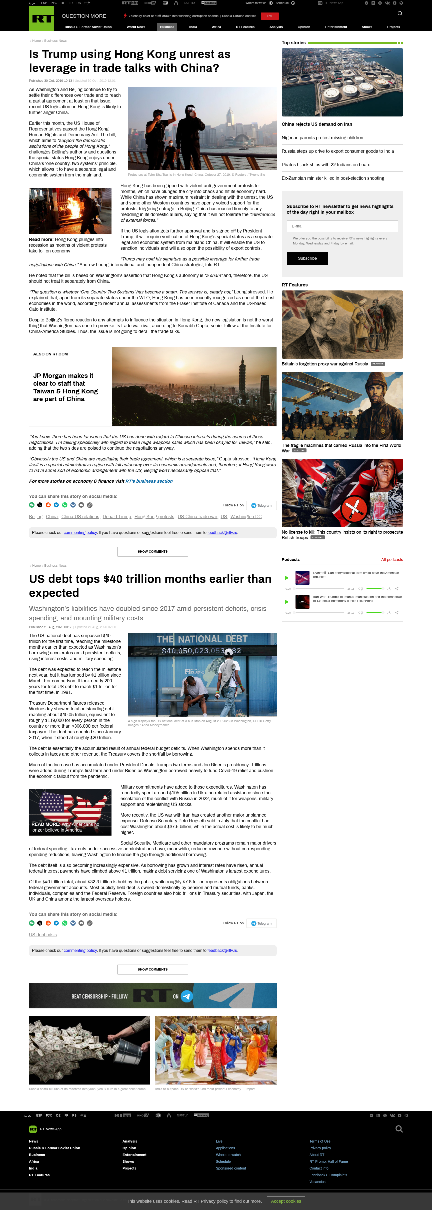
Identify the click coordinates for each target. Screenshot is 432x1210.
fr (66, 1115)
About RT (317, 1155)
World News (136, 27)
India (193, 27)
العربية (33, 3)
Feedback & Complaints (328, 1175)
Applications (225, 1148)
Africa (216, 27)
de (58, 1115)
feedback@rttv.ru (222, 532)
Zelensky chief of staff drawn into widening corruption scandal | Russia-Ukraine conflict (192, 16)
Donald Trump (117, 516)
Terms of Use (320, 1141)
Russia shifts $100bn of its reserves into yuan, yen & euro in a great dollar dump (87, 1089)
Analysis (276, 27)
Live (219, 1141)
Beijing (35, 516)
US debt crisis (43, 934)
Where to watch (228, 1155)
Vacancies (318, 1182)
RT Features (245, 27)
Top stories (294, 42)
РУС (54, 3)
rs (74, 1115)
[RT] (130, 3)
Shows (367, 27)
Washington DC (246, 516)
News (33, 1141)
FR (71, 3)
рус (49, 1115)
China (52, 516)
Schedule (223, 1162)
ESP (44, 3)
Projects (393, 27)
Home (36, 40)
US (224, 516)
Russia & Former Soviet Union (88, 27)
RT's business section (148, 481)
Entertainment (336, 27)
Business (167, 27)
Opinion (304, 27)
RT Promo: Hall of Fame (329, 1162)
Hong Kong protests (154, 516)
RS (78, 3)
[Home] (41, 18)
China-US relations (80, 516)
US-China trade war (197, 516)
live (270, 16)
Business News (55, 40)
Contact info (319, 1168)
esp (39, 1115)
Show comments (153, 551)
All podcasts (392, 559)
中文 (87, 3)
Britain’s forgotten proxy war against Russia (326, 363)
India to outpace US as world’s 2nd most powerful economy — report (205, 1089)
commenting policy (80, 532)
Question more (84, 16)
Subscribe (307, 258)
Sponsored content (231, 1168)
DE (63, 3)
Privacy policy (320, 1148)
